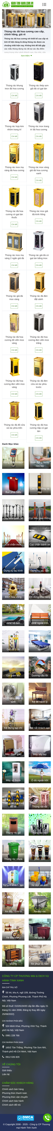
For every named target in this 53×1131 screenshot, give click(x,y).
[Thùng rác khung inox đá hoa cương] (14, 83)
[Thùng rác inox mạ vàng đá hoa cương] (14, 164)
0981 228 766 (12, 1035)
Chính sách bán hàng (13, 1089)
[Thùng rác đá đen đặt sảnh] (39, 293)
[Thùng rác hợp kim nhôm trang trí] (14, 123)
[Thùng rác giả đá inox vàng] (14, 293)
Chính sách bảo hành (13, 1101)
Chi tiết (14, 95)
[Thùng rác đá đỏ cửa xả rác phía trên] (14, 422)
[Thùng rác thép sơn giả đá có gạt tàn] (39, 83)
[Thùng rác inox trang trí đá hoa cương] (39, 123)
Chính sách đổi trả (11, 1105)
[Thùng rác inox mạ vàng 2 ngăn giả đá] (14, 252)
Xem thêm (25, 56)
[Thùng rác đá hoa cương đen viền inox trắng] (39, 334)
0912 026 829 (12, 1057)
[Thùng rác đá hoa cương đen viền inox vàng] (14, 378)
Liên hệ (6, 1074)
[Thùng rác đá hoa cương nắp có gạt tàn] (39, 422)
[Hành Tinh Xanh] (17, 6)
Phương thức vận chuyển (15, 1097)
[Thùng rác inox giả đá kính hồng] (39, 208)
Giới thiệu (7, 1070)
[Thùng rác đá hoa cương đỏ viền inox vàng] (14, 334)
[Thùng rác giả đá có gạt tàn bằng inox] (39, 252)
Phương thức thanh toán (14, 1093)
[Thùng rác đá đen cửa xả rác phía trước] (39, 378)
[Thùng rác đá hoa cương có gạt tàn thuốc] (14, 208)
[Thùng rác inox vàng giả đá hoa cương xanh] (39, 164)
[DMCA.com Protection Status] (26, 1118)
